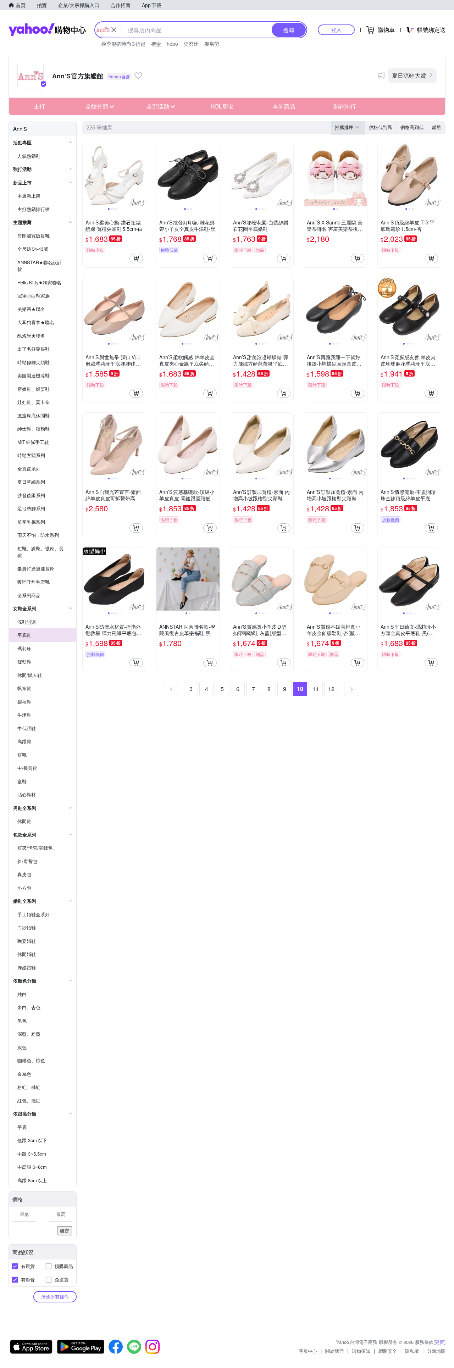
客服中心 (308, 1350)
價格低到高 (380, 127)
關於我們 (334, 1350)
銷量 (436, 127)
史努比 (191, 43)
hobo (172, 43)
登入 (336, 29)
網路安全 (387, 1350)
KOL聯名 (222, 106)
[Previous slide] (87, 175)
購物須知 (361, 1350)
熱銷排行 (344, 106)
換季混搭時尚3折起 (123, 43)
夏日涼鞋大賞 (409, 75)
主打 (39, 106)
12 (331, 689)
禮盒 (156, 43)
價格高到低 (411, 127)
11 (315, 689)
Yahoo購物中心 (47, 29)
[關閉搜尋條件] (114, 30)
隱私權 (412, 1350)
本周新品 (283, 106)
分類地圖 (436, 1350)
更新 (439, 1342)
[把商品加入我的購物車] (136, 258)
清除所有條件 (55, 1296)
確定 (64, 1230)
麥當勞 (211, 43)
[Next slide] (141, 175)
